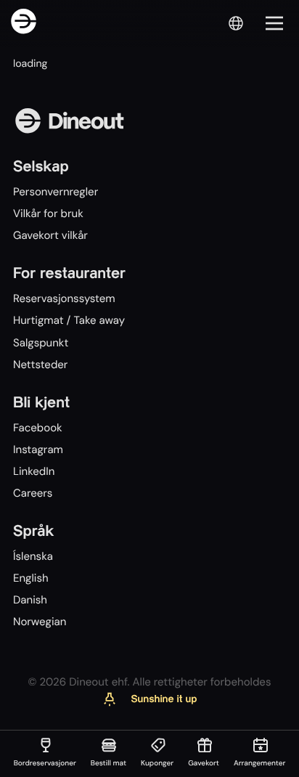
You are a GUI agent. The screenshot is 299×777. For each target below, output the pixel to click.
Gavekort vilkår (50, 235)
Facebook (37, 427)
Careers (32, 493)
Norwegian (39, 621)
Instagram (38, 449)
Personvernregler (55, 191)
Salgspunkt (40, 342)
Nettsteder (40, 364)
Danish (30, 600)
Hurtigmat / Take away (69, 320)
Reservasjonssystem (64, 298)
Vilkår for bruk (48, 213)
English (31, 578)
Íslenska (33, 556)
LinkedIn (33, 471)
